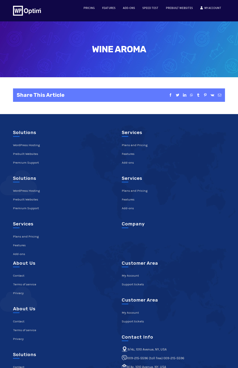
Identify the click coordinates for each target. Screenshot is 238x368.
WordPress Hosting (26, 145)
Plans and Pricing (26, 236)
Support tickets (133, 284)
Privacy (18, 293)
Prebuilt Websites (25, 154)
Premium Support (26, 162)
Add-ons (19, 254)
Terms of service (24, 284)
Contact (18, 275)
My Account (130, 275)
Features (19, 245)
